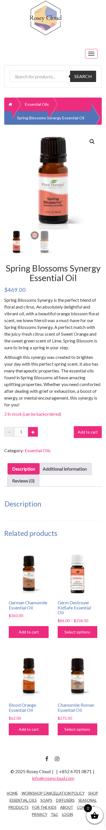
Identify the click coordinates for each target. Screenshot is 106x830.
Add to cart (88, 432)
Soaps (46, 800)
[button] (92, 142)
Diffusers (65, 800)
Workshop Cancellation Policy (53, 793)
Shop (93, 793)
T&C (54, 814)
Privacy (39, 814)
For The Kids (44, 807)
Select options (77, 631)
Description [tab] (23, 468)
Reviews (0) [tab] (23, 480)
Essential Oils (37, 104)
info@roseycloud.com (53, 778)
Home (12, 793)
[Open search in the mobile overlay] (53, 76)
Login (67, 814)
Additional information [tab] (65, 468)
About (66, 807)
